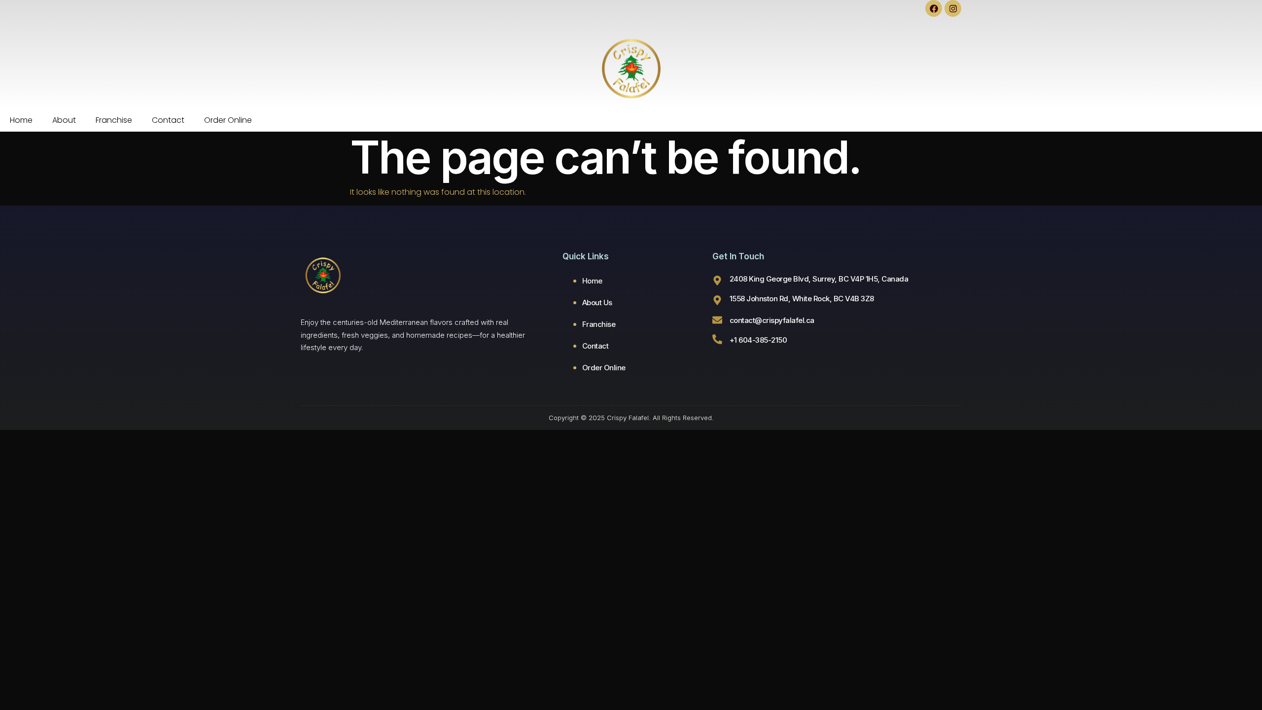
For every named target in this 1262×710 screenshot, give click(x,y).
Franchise (114, 120)
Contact (168, 120)
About (64, 120)
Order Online (228, 120)
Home (21, 120)
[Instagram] (953, 8)
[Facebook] (933, 8)
